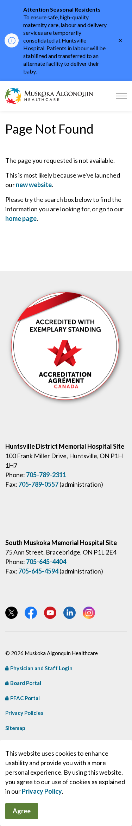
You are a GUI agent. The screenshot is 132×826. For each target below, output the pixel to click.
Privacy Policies (24, 713)
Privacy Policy (42, 791)
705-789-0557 (38, 484)
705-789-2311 (46, 475)
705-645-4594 (38, 571)
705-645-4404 (46, 561)
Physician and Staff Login (41, 668)
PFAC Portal (25, 698)
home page (21, 218)
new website (34, 184)
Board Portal (25, 683)
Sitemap (15, 728)
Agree (22, 811)
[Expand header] (121, 96)
